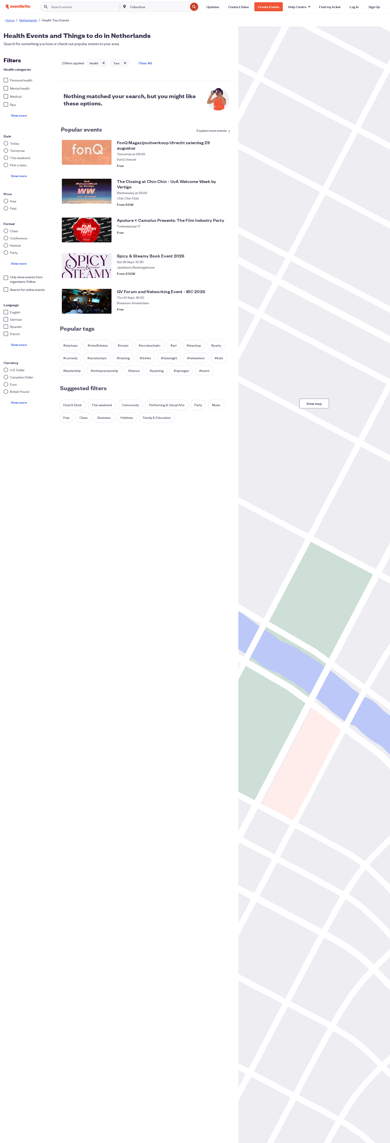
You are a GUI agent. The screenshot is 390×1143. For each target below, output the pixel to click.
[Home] (17, 6)
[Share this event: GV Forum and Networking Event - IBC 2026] (217, 309)
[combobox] (158, 7)
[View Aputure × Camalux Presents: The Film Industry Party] (86, 230)
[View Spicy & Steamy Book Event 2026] (86, 265)
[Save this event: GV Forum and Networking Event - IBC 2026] (226, 309)
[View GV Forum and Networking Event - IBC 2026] (86, 301)
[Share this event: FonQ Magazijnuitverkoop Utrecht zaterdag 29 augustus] (217, 163)
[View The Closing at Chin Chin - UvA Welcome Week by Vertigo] (86, 191)
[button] (299, 7)
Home (9, 20)
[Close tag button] (103, 63)
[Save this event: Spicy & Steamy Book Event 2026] (226, 273)
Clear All (145, 62)
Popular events (81, 129)
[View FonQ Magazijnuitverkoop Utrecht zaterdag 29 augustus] (86, 152)
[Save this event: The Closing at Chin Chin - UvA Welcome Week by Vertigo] (226, 202)
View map (314, 403)
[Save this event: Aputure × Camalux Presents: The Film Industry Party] (226, 237)
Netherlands (28, 20)
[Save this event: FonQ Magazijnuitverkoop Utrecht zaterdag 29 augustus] (226, 163)
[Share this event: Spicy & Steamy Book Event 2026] (217, 273)
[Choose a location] (124, 6)
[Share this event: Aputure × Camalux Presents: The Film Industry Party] (217, 237)
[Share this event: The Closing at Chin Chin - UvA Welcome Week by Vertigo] (217, 202)
